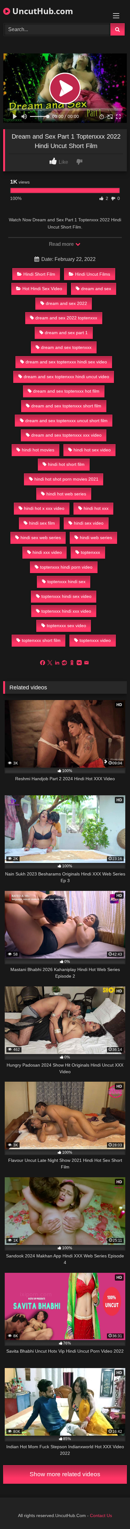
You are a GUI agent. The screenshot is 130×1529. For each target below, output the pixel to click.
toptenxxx (90, 552)
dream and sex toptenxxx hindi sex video (66, 361)
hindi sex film (42, 523)
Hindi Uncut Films (92, 274)
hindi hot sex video (92, 449)
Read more (62, 244)
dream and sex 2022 (66, 303)
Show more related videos (65, 1474)
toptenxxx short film (41, 640)
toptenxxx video (95, 640)
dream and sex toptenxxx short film (66, 405)
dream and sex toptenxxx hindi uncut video (66, 376)
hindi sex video (88, 523)
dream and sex (96, 288)
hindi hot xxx (96, 508)
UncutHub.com (41, 11)
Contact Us (101, 1515)
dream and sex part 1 (66, 332)
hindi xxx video (47, 552)
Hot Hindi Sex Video (42, 288)
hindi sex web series (41, 537)
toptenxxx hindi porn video (66, 567)
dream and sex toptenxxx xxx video (66, 435)
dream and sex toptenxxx (66, 347)
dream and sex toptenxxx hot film (66, 391)
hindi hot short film (66, 464)
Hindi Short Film (39, 274)
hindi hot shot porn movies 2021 (66, 479)
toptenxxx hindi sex (66, 581)
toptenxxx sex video (66, 625)
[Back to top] (110, 1510)
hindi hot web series (66, 493)
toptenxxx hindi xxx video (66, 611)
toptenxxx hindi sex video (66, 596)
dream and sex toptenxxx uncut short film (66, 420)
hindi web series (96, 537)
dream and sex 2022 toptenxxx (66, 317)
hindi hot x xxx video (44, 508)
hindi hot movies (38, 449)
